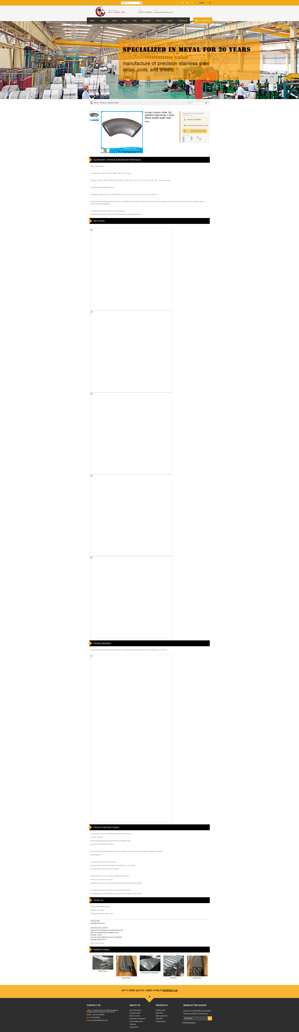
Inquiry (170, 21)
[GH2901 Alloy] (197, 976)
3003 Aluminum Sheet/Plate (150, 973)
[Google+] (192, 2)
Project (158, 21)
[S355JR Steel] (103, 969)
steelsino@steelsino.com (163, 12)
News (125, 21)
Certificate (132, 1024)
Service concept (134, 1016)
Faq (112, 3)
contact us (170, 990)
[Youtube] (187, 2)
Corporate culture (135, 1013)
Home (89, 3)
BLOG (194, 1023)
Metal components (161, 1016)
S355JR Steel (102, 971)
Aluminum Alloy (161, 1021)
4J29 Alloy (173, 978)
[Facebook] (178, 2)
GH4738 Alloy (126, 978)
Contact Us (105, 3)
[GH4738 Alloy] (126, 976)
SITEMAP (185, 1023)
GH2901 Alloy (197, 978)
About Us (96, 3)
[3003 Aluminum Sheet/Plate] (150, 971)
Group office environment (137, 1018)
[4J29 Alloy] (174, 976)
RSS (190, 1023)
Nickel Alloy (159, 1013)
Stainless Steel (113, 103)
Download (146, 21)
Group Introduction (135, 1010)
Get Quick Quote (204, 20)
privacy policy (133, 1027)
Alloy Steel (159, 1018)
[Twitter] (182, 2)
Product (103, 21)
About (114, 21)
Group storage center (136, 1021)
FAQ (134, 21)
